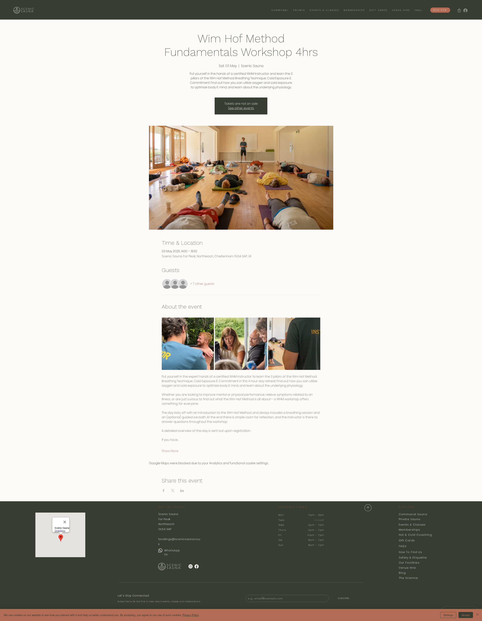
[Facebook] (196, 566)
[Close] (477, 615)
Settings (448, 615)
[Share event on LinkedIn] (182, 490)
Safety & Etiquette (413, 557)
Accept (466, 615)
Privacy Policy (190, 615)
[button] (459, 10)
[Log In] (465, 10)
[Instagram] (190, 566)
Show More (170, 451)
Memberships (409, 530)
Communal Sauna (413, 514)
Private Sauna (409, 519)
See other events (241, 108)
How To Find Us (410, 552)
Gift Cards (407, 540)
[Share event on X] (173, 490)
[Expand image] (188, 344)
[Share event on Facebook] (163, 490)
